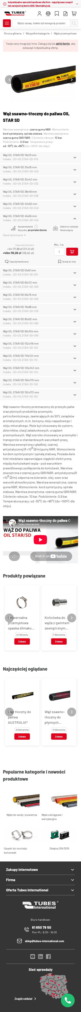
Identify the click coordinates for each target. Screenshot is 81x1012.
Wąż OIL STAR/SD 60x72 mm (20, 282)
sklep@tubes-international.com (44, 941)
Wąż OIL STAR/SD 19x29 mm (20, 155)
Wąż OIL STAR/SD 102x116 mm (21, 343)
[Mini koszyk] (74, 13)
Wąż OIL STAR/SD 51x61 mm (19, 270)
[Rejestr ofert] (65, 14)
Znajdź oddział (23, 998)
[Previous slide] (9, 79)
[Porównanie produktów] (48, 14)
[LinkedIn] (40, 957)
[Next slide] (71, 79)
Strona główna (12, 33)
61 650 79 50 (41, 927)
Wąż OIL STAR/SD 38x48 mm (20, 191)
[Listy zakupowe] (56, 14)
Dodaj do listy (69, 261)
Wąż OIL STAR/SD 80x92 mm (20, 319)
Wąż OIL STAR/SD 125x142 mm (21, 368)
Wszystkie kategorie (38, 33)
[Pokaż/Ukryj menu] (7, 23)
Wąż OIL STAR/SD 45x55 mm (20, 216)
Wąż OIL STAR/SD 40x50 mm (20, 203)
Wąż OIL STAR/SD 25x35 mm (20, 167)
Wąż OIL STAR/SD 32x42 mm (20, 179)
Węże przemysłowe (65, 33)
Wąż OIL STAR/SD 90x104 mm (20, 331)
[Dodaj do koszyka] (72, 252)
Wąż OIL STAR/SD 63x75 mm (20, 294)
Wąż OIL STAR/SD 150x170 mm (21, 380)
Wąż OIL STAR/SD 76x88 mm (20, 307)
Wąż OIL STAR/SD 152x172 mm (21, 392)
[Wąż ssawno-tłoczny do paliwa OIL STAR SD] (40, 80)
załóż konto (63, 43)
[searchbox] (41, 23)
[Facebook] (48, 957)
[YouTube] (32, 957)
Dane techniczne (13, 235)
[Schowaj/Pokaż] (75, 157)
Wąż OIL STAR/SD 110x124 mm (21, 355)
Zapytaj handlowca (19, 261)
